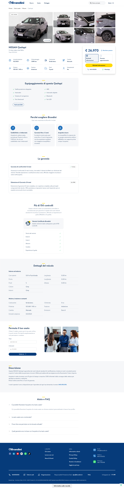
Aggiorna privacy (74, 465)
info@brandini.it (102, 450)
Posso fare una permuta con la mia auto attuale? (27, 424)
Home (10, 8)
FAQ (89, 475)
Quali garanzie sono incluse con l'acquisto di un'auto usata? (30, 431)
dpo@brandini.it (77, 475)
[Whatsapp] (25, 453)
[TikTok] (29, 453)
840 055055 (93, 69)
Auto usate (17, 8)
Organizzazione (45, 475)
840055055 (15, 475)
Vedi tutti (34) (18, 105)
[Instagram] (21, 453)
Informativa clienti (74, 451)
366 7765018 (101, 462)
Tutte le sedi (30, 475)
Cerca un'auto (96, 3)
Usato (39, 3)
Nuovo (32, 3)
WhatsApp (107, 69)
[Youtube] (17, 453)
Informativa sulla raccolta (62, 486)
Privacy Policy (73, 455)
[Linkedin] (14, 453)
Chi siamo (48, 451)
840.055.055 (63, 384)
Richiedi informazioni (99, 65)
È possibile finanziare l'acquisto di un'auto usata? (27, 405)
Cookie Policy (73, 458)
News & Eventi (49, 458)
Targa (10, 339)
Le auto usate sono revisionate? (22, 417)
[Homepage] (16, 2)
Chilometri (11, 346)
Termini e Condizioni (75, 462)
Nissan (24, 8)
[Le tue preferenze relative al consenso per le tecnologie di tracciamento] (121, 485)
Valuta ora (21, 354)
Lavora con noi (49, 455)
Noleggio (47, 3)
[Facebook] (10, 453)
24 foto (46, 40)
